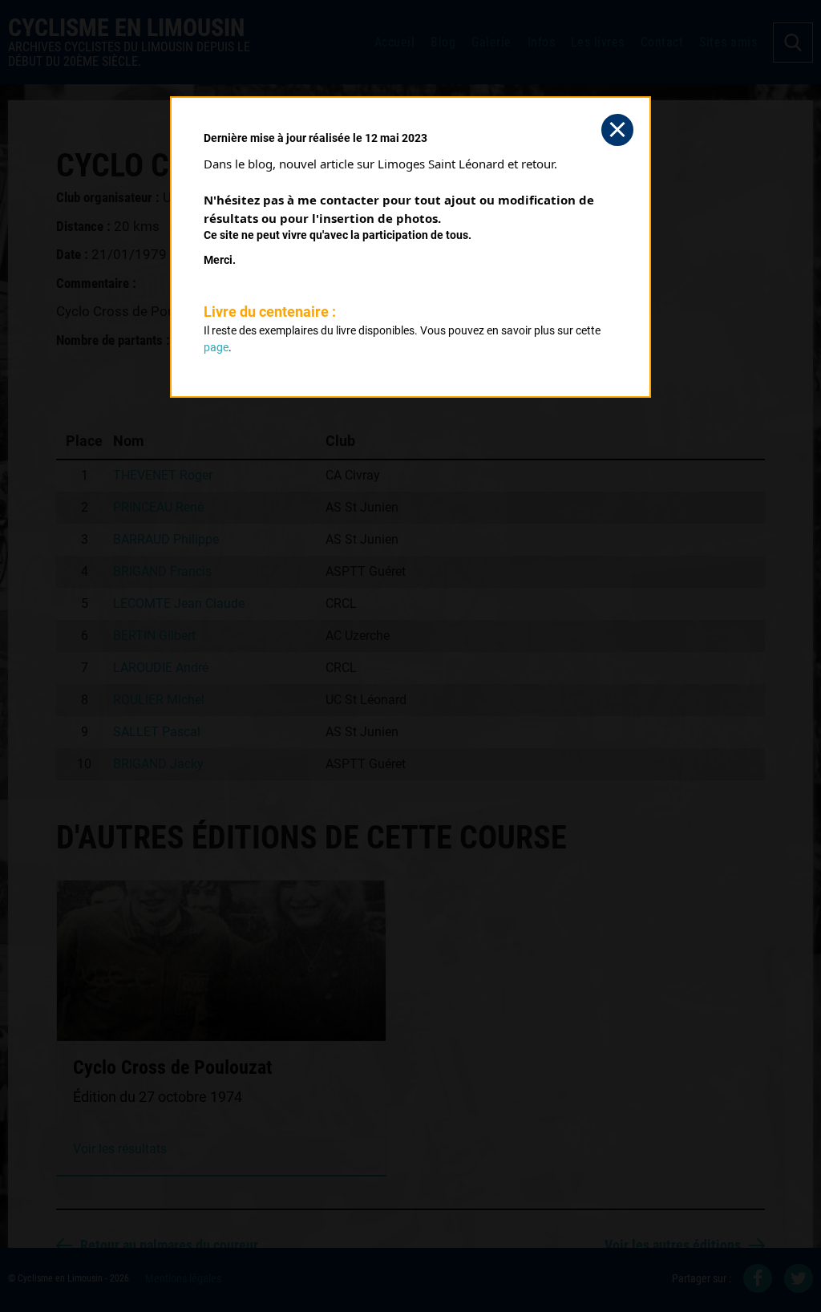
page (216, 347)
